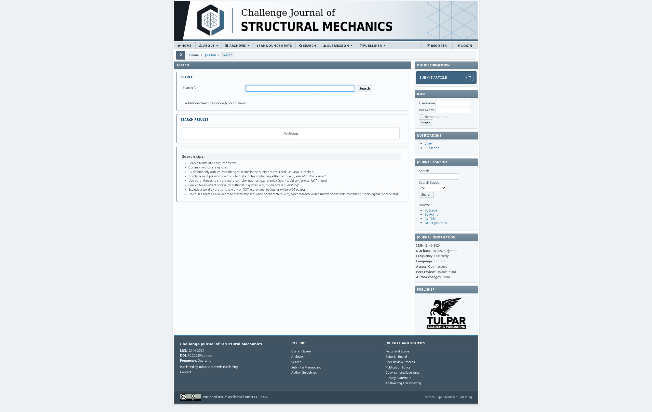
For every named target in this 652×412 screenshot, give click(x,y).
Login (466, 46)
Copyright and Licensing (402, 372)
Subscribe (432, 148)
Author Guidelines (304, 372)
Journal (210, 55)
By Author (432, 214)
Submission (338, 46)
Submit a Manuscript (306, 367)
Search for (190, 87)
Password (426, 110)
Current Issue (301, 351)
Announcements (276, 46)
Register (438, 46)
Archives (238, 46)
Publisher (372, 46)
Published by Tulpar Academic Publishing (209, 367)
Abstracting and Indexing (403, 383)
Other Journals (436, 222)
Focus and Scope (397, 351)
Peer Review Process (400, 362)
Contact (185, 372)
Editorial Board (396, 356)
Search (309, 46)
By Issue (431, 210)
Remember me (436, 116)
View (428, 143)
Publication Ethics (398, 367)
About (208, 46)
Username (427, 103)
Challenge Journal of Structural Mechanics (221, 343)
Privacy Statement (398, 378)
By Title (430, 218)
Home (186, 46)
